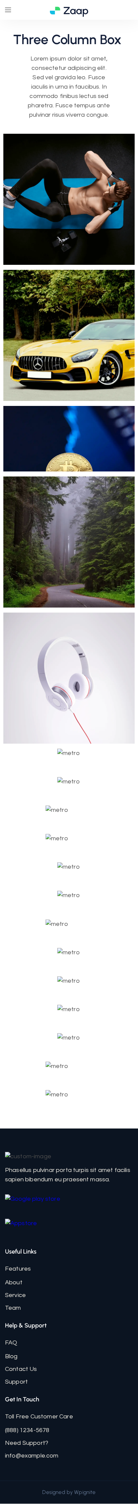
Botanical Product (69, 986)
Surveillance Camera (69, 1071)
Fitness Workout (69, 197)
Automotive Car (69, 333)
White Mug (69, 957)
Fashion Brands (69, 1043)
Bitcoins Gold (69, 436)
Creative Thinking (69, 676)
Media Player (69, 843)
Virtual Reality (69, 900)
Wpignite (84, 1492)
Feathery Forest (69, 540)
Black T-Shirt (69, 929)
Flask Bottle (69, 758)
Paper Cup (69, 872)
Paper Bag (69, 786)
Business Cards (69, 1014)
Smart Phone (69, 815)
